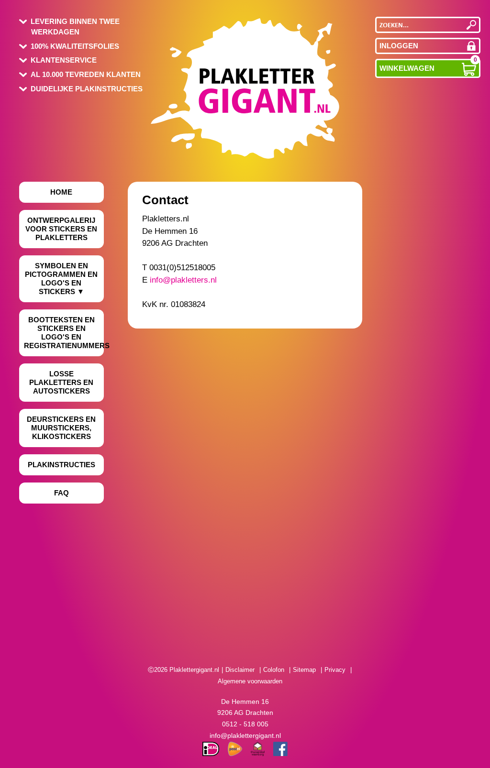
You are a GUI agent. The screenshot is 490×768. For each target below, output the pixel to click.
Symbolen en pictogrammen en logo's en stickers (61, 279)
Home (61, 192)
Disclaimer (240, 669)
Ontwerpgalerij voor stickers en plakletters (61, 228)
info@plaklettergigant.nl (245, 735)
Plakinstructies (61, 465)
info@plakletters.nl (183, 280)
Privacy (334, 669)
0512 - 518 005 (245, 724)
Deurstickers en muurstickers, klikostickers (61, 427)
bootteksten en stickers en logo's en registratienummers (64, 333)
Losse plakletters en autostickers (61, 382)
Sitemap (304, 669)
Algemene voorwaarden (250, 681)
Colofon (273, 669)
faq (61, 493)
